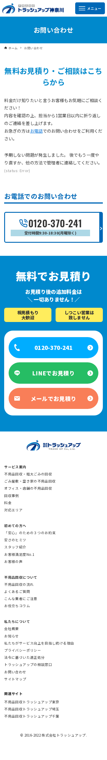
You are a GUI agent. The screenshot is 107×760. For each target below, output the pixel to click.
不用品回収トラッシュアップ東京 (31, 701)
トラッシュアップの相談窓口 (28, 664)
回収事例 (11, 495)
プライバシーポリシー (22, 650)
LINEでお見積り (53, 373)
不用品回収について (20, 577)
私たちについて (17, 621)
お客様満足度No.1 (19, 554)
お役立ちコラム (17, 605)
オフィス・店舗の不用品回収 (28, 488)
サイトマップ (15, 679)
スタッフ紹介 (15, 547)
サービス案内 (15, 466)
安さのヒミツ (15, 539)
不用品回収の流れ (19, 584)
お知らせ (11, 636)
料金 (8, 502)
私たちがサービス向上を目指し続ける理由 (39, 643)
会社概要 (11, 628)
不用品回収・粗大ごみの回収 (28, 474)
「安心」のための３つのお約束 (30, 532)
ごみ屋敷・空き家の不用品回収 (30, 481)
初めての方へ (15, 525)
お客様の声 (13, 561)
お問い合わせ (15, 671)
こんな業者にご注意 (20, 598)
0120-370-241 (53, 226)
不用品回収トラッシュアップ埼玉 (31, 709)
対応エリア (13, 509)
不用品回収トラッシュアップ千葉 (31, 716)
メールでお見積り (54, 398)
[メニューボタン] (90, 8)
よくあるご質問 (17, 591)
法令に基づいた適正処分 (24, 657)
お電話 (36, 131)
